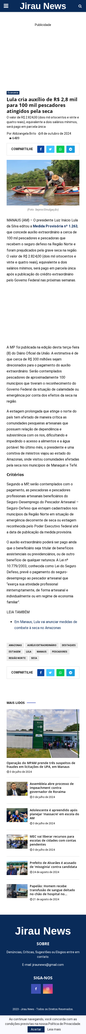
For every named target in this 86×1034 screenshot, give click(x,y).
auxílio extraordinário (41, 645)
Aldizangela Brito (24, 133)
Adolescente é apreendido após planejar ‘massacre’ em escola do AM (54, 814)
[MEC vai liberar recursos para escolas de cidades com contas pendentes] (17, 841)
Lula (28, 652)
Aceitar (36, 1029)
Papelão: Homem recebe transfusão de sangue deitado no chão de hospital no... (52, 890)
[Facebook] (36, 989)
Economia (13, 92)
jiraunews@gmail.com (48, 964)
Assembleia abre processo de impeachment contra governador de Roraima (52, 788)
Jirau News (43, 6)
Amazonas (15, 645)
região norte (17, 658)
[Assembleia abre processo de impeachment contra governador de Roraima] (17, 789)
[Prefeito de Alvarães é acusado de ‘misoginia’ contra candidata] (17, 868)
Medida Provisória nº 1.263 (55, 226)
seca (34, 658)
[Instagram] (48, 989)
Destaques (69, 645)
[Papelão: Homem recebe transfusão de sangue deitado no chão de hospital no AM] (17, 891)
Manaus (42, 652)
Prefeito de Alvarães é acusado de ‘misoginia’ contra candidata (53, 865)
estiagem (15, 652)
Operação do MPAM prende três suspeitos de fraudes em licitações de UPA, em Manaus (41, 765)
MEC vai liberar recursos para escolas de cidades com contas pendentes (53, 840)
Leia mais (54, 1029)
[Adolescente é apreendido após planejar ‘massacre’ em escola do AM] (17, 815)
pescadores (59, 652)
